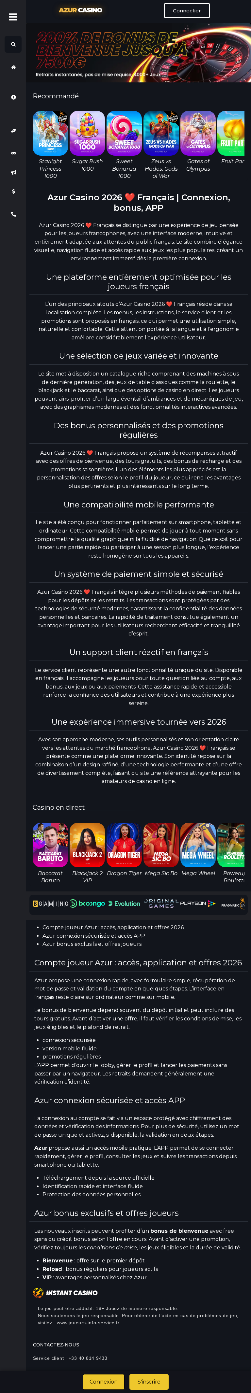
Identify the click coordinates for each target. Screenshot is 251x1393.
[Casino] (13, 153)
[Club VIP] (13, 130)
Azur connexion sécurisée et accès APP (93, 936)
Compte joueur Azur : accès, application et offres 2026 (113, 927)
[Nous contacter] (13, 214)
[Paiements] (13, 191)
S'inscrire (149, 1382)
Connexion (104, 1382)
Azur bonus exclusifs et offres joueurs (92, 944)
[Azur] (13, 67)
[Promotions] (13, 172)
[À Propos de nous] (13, 97)
